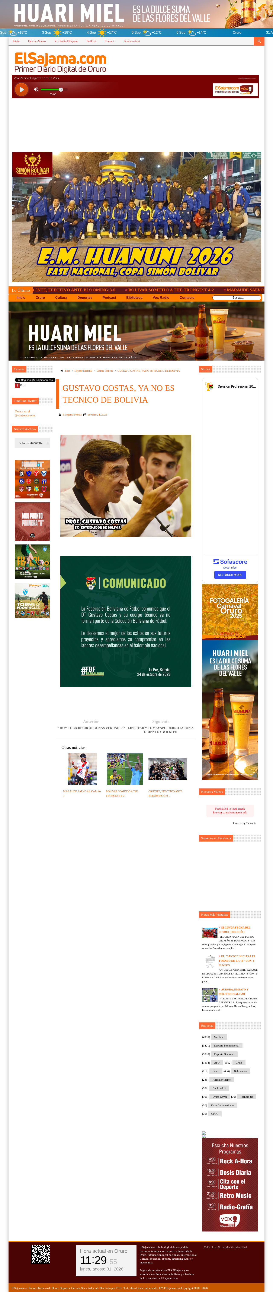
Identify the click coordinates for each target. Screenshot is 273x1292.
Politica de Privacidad (234, 1247)
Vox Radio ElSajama (66, 41)
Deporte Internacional (226, 1045)
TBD (118, 1288)
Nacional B (219, 1088)
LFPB (239, 1062)
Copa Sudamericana (222, 1105)
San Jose (219, 1037)
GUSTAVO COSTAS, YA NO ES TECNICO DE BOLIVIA (149, 370)
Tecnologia (246, 1096)
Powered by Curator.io (244, 823)
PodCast (91, 41)
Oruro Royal (220, 1096)
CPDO (214, 1113)
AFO (216, 1062)
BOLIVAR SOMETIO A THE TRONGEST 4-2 (111, 289)
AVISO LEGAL (212, 1247)
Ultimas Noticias (104, 370)
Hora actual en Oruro (103, 1251)
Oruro (216, 1071)
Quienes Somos (37, 41)
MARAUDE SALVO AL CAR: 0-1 (197, 289)
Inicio (16, 41)
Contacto (110, 41)
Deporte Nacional (83, 370)
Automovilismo (222, 1079)
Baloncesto (240, 1071)
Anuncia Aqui (132, 41)
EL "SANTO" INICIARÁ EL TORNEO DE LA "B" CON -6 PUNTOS (237, 961)
